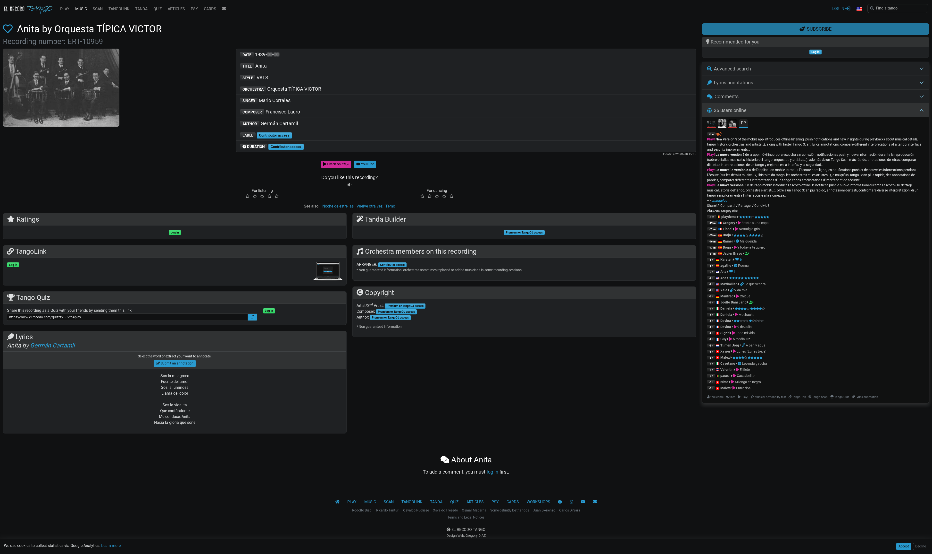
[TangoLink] (742, 284)
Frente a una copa (755, 223)
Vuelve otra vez (370, 206)
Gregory (729, 223)
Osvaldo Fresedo (445, 510)
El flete (744, 370)
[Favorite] (9, 29)
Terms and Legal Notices (466, 517)
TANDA (141, 9)
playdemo (729, 217)
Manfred (726, 296)
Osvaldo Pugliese (416, 510)
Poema (743, 266)
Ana (723, 272)
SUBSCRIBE (819, 29)
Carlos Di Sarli (569, 510)
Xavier (725, 351)
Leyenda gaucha (754, 363)
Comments (727, 96)
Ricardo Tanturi (387, 510)
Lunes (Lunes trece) (751, 351)
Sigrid (725, 333)
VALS (255, 77)
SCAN (98, 9)
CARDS (210, 9)
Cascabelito (745, 376)
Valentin (726, 370)
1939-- (260, 54)
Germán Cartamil (270, 123)
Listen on (337, 164)
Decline (920, 546)
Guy (723, 339)
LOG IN (838, 8)
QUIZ (157, 9)
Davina (725, 321)
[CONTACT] (224, 9)
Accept (904, 546)
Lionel (728, 229)
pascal (725, 376)
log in (492, 472)
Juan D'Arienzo (544, 510)
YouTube (367, 164)
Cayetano (727, 363)
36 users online (730, 110)
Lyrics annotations (733, 83)
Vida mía (740, 290)
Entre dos (742, 388)
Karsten (726, 259)
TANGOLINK (118, 9)
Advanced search (732, 69)
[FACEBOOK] (560, 502)
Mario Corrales (266, 100)
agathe (725, 266)
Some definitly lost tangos (509, 510)
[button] (859, 9)
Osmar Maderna (474, 510)
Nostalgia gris (749, 229)
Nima (724, 382)
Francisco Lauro (271, 112)
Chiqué (744, 296)
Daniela (726, 308)
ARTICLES (176, 9)
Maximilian (729, 284)
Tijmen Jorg (729, 345)
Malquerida (748, 241)
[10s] (349, 184)
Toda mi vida (745, 333)
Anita (254, 66)
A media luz (741, 339)
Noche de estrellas (338, 206)
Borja (727, 235)
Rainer (728, 241)
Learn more (111, 545)
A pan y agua (756, 345)
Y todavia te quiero (751, 247)
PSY (194, 9)
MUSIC (81, 9)
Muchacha (746, 315)
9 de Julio (744, 327)
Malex (725, 357)
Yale (723, 290)
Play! (711, 139)
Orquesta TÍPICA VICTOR (281, 89)
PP (743, 123)
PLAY (64, 9)
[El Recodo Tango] (337, 502)
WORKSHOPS (538, 502)
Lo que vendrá (755, 284)
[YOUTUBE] (583, 502)
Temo (390, 206)
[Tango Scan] (738, 241)
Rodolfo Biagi (362, 510)
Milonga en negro (747, 382)
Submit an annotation (176, 363)
